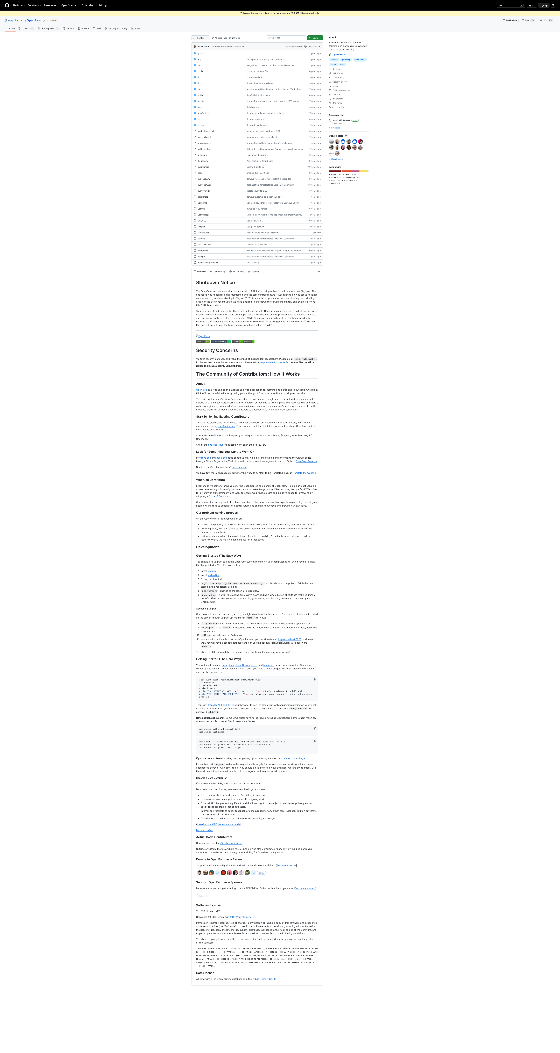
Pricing (103, 5)
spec (200, 107)
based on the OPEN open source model (219, 824)
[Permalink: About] (194, 384)
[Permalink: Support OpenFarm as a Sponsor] (194, 882)
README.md (203, 232)
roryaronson (203, 46)
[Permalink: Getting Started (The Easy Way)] (194, 556)
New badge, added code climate (262, 137)
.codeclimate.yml (206, 131)
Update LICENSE (254, 220)
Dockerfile (202, 203)
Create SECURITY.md (256, 244)
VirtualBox (213, 575)
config (201, 71)
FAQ (215, 435)
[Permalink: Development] (194, 547)
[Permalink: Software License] (194, 905)
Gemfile (201, 208)
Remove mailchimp (255, 119)
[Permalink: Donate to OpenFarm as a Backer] (194, 859)
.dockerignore (204, 143)
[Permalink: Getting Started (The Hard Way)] (194, 659)
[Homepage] (7, 5)
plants (333, 64)
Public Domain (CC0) (264, 978)
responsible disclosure (272, 362)
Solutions (33, 5)
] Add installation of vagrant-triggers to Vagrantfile (280, 250)
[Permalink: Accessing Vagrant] (194, 609)
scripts (201, 101)
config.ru (202, 256)
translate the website (304, 472)
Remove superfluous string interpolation (265, 113)
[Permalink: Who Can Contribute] (194, 480)
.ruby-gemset (204, 185)
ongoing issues (216, 444)
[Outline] (319, 271)
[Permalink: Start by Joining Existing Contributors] (194, 417)
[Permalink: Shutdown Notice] (194, 283)
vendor (201, 125)
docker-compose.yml (208, 262)
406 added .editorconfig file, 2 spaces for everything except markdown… (281, 149)
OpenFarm (34, 20)
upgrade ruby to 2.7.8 (256, 191)
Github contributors (231, 843)
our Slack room (226, 426)
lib (199, 89)
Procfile (201, 226)
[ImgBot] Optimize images (258, 95)
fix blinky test (252, 107)
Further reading (204, 830)
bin (199, 65)
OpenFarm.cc (339, 54)
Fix (248, 250)
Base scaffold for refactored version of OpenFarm (270, 185)
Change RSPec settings (257, 173)
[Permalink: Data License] (194, 973)
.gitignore (202, 155)
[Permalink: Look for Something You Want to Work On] (194, 452)
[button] (315, 679)
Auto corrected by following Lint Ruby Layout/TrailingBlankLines (276, 89)
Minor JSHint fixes (255, 167)
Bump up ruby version (256, 208)
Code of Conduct (218, 496)
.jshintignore (203, 167)
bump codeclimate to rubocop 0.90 (263, 131)
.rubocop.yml (204, 179)
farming (334, 59)
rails (342, 64)
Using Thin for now (255, 226)
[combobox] (287, 38)
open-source (360, 59)
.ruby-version (204, 191)
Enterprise (87, 5)
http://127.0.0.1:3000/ (219, 705)
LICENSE (202, 220)
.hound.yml (203, 161)
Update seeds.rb (254, 77)
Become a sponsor (305, 888)
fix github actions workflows (259, 83)
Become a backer (286, 865)
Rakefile (201, 238)
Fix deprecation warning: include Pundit (265, 59)
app (199, 59)
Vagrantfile (203, 250)
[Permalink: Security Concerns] (194, 350)
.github (201, 53)
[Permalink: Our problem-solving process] (194, 513)
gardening (346, 59)
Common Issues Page (293, 758)
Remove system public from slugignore (265, 197)
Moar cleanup (252, 262)
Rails (231, 665)
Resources (50, 5)
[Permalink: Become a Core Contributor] (194, 778)
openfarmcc (16, 20)
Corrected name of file (257, 71)
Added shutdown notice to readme (227, 46)
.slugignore (203, 197)
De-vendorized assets (256, 125)
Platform (18, 5)
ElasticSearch (242, 665)
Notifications (511, 20)
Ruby (224, 665)
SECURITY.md (204, 244)
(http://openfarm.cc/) (241, 917)
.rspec (201, 173)
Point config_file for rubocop (259, 161)
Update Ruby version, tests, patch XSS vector (272, 101)
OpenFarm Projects (306, 461)
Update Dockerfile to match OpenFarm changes (269, 143)
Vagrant (212, 571)
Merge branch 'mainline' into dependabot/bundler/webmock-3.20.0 (278, 214)
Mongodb (268, 665)
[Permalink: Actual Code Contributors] (194, 837)
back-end (221, 457)
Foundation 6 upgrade (257, 155)
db (199, 77)
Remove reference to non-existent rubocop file (268, 179)
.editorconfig (204, 149)
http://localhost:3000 (289, 639)
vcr (199, 119)
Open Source (68, 5)
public (200, 95)
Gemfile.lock (203, 214)
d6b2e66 (290, 46)
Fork (529, 20)
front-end (205, 457)
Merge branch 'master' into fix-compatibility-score (270, 65)
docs (200, 83)
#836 (253, 250)
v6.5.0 (254, 665)
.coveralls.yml (204, 137)
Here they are (239, 467)
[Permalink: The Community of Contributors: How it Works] (194, 374)
